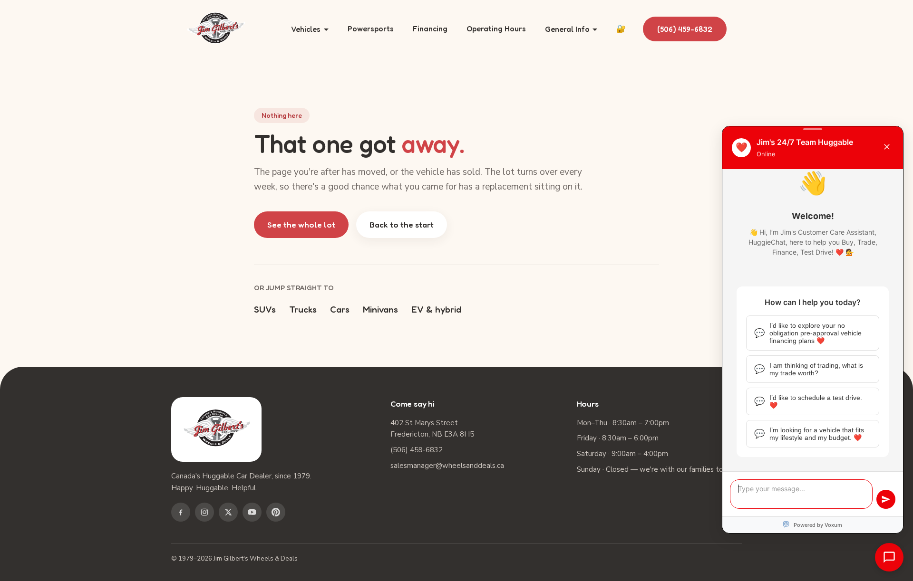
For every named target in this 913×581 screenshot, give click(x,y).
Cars (340, 309)
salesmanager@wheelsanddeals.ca (447, 465)
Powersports (371, 28)
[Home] (215, 29)
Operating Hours (496, 28)
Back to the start (401, 224)
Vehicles (306, 29)
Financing (430, 28)
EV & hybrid (436, 309)
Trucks (303, 309)
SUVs (265, 309)
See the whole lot (301, 224)
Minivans (380, 309)
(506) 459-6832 (684, 29)
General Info (567, 29)
